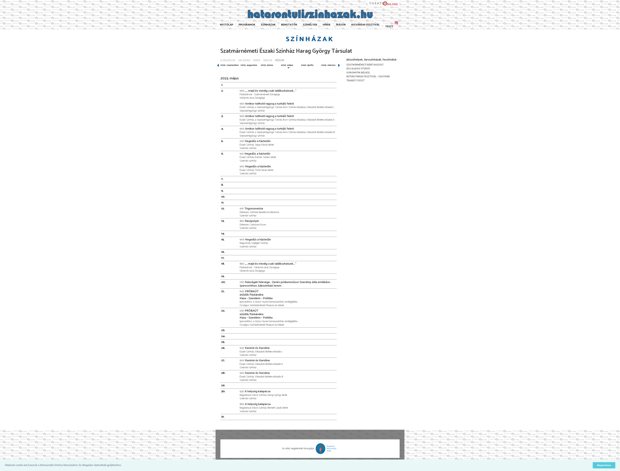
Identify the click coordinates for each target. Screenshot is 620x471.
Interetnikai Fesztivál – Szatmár (368, 77)
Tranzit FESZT (355, 81)
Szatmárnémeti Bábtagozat (365, 65)
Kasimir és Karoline (257, 348)
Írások (341, 24)
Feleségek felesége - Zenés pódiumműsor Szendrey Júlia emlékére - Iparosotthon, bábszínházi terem (285, 284)
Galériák (244, 61)
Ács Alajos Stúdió (358, 69)
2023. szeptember (229, 65)
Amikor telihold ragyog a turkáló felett (269, 103)
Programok (247, 24)
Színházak (268, 24)
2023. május (287, 65)
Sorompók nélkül (358, 73)
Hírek (327, 24)
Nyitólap (226, 24)
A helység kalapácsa (257, 391)
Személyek (310, 24)
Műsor (279, 61)
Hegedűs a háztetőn (258, 141)
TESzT (389, 26)
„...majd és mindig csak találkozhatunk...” (270, 90)
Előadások (227, 61)
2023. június (267, 65)
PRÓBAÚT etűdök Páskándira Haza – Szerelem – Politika (256, 295)
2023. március (328, 65)
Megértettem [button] (604, 465)
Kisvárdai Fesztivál (365, 24)
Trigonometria (253, 208)
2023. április (307, 65)
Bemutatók (289, 24)
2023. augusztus (249, 65)
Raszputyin (252, 221)
